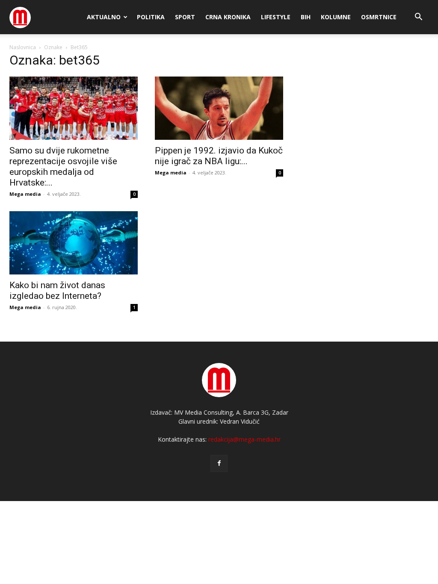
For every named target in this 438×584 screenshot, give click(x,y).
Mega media (25, 194)
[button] (418, 18)
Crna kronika (228, 17)
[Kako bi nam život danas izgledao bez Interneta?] (73, 242)
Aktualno (104, 17)
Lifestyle (275, 17)
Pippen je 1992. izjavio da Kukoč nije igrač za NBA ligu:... (219, 155)
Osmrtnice (379, 17)
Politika (151, 17)
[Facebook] (219, 463)
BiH (306, 17)
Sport (185, 17)
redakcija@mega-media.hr (244, 439)
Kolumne (336, 17)
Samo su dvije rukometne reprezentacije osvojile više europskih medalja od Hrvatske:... (63, 166)
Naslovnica (22, 47)
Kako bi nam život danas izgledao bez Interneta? (57, 290)
